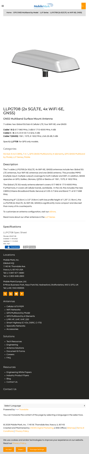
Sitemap (71, 428)
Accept (9, 449)
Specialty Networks (16, 326)
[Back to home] (44, 6)
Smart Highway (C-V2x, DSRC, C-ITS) (24, 323)
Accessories (12, 329)
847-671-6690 (17, 273)
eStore (52, 212)
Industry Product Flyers (18, 375)
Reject (20, 449)
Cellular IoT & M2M (15, 306)
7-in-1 (25, 154)
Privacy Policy (22, 431)
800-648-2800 (17, 276)
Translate (23, 409)
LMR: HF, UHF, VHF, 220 (18, 319)
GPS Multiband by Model (18, 313)
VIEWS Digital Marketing (42, 428)
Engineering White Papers (19, 372)
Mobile (27, 157)
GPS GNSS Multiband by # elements (46, 154)
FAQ (9, 358)
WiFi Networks (14, 310)
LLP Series (18, 157)
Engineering (12, 345)
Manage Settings (37, 449)
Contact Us (12, 382)
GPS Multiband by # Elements (21, 316)
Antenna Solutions (15, 348)
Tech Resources (14, 341)
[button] (4, 6)
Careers (10, 354)
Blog (9, 379)
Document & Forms (16, 351)
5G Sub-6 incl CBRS (12, 154)
